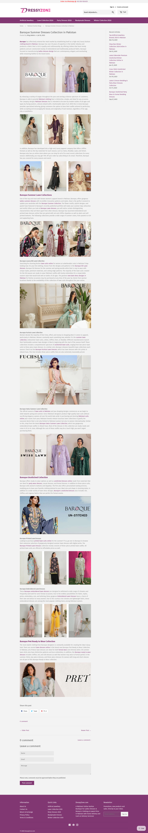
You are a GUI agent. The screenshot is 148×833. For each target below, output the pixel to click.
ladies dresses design (46, 51)
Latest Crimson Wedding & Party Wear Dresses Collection (118, 83)
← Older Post (24, 730)
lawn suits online (47, 263)
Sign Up (124, 814)
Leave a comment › (84, 740)
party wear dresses (35, 483)
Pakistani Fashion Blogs (34, 26)
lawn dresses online (43, 647)
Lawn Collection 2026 (45, 20)
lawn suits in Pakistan (42, 411)
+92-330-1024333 (82, 1)
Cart (124, 12)
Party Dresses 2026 (64, 20)
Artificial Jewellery (26, 20)
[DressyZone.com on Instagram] (77, 825)
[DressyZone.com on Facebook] (70, 825)
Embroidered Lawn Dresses (66, 596)
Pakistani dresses (41, 102)
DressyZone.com (29, 831)
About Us (23, 806)
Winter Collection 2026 (102, 20)
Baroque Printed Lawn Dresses (30, 546)
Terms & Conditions (26, 818)
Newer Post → (86, 730)
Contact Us (23, 809)
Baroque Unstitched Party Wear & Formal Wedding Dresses (118, 94)
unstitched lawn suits (61, 345)
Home (21, 26)
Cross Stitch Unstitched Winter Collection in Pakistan (117, 71)
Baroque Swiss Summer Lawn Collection (53, 423)
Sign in (112, 7)
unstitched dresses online (63, 481)
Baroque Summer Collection (51, 203)
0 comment (24, 721)
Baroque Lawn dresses (48, 208)
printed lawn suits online (42, 541)
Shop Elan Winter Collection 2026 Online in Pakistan (117, 46)
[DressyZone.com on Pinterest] (73, 825)
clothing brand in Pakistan (29, 44)
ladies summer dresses (28, 201)
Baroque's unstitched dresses (64, 491)
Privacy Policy (24, 815)
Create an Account (122, 7)
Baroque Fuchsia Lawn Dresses (46, 349)
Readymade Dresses (82, 20)
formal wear (63, 650)
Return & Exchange (26, 812)
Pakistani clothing (45, 99)
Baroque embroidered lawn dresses (36, 591)
